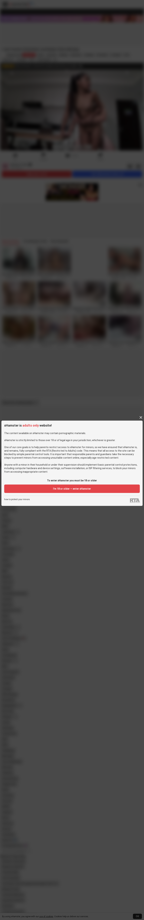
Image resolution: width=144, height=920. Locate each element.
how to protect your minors (17, 499)
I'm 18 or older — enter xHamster (72, 488)
